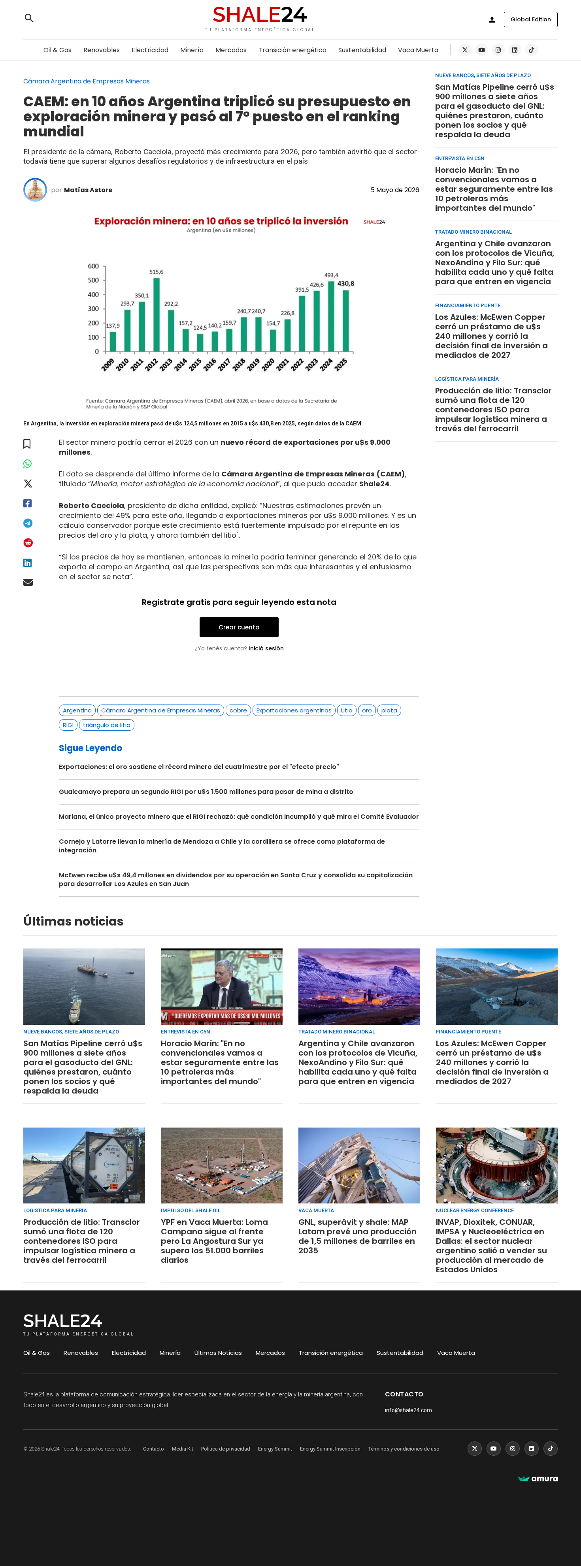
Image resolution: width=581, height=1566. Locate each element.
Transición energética (292, 50)
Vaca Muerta (418, 50)
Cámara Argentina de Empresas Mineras (160, 710)
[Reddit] (33, 543)
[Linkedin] (515, 49)
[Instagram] (498, 49)
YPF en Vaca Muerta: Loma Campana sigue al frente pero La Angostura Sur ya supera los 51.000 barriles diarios (214, 1241)
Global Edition (531, 19)
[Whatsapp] (33, 464)
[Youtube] (481, 49)
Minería (192, 50)
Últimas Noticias (218, 1353)
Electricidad (150, 50)
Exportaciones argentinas (294, 710)
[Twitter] (465, 49)
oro (367, 710)
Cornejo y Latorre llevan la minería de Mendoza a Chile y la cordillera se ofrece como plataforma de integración (222, 846)
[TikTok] (531, 49)
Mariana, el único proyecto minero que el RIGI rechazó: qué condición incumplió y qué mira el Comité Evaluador (239, 816)
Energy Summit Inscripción (330, 1449)
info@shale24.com (408, 1410)
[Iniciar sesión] (492, 20)
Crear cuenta (239, 627)
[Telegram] (33, 523)
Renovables (101, 50)
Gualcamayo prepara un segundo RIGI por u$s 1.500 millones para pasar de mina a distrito (206, 792)
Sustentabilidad (362, 50)
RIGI (68, 725)
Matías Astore (88, 190)
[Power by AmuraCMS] (538, 1479)
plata (389, 710)
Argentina (77, 710)
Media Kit (182, 1449)
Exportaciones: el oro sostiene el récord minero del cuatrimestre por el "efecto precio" (199, 767)
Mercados (231, 50)
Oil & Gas (57, 50)
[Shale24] (260, 15)
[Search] (29, 19)
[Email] (33, 582)
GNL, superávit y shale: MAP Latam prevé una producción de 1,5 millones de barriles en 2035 (357, 1236)
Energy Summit (275, 1449)
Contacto (153, 1449)
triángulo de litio (106, 725)
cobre (238, 710)
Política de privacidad (225, 1449)
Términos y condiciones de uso (404, 1449)
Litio (347, 710)
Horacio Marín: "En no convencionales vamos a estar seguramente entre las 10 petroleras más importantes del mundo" (494, 189)
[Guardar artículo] (33, 444)
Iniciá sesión (266, 648)
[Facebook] (33, 503)
